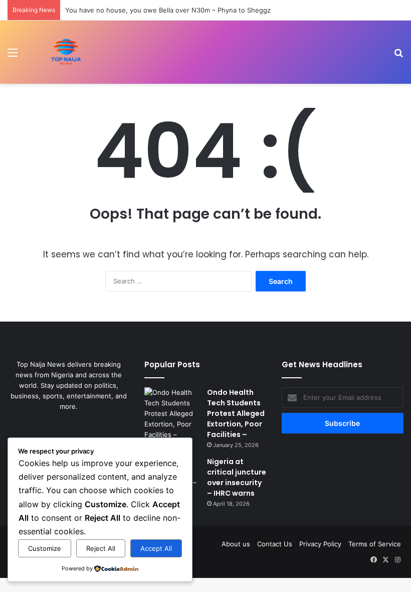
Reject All (100, 548)
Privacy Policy (320, 544)
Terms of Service (374, 544)
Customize (44, 548)
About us (236, 544)
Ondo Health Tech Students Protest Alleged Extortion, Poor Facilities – (236, 413)
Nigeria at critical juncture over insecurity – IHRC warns (236, 477)
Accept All (156, 548)
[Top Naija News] (66, 52)
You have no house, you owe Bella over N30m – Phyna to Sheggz (168, 10)
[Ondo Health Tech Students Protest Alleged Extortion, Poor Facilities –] (171, 413)
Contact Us (274, 544)
